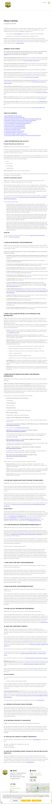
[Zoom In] (28, 785)
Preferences (15, 800)
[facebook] (31, 780)
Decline (26, 800)
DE (43, 2)
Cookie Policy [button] (41, 796)
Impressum (12, 786)
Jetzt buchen (15, 791)
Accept (36, 800)
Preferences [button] (20, 797)
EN (45, 2)
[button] (48, 3)
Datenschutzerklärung (15, 788)
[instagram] (34, 780)
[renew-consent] (1, 802)
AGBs (13, 790)
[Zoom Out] (28, 787)
